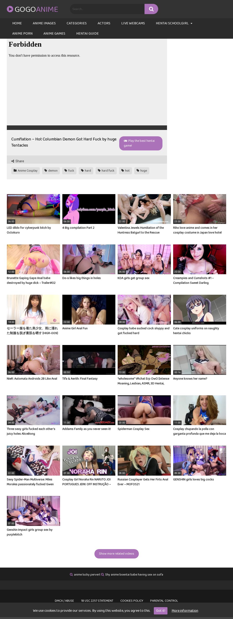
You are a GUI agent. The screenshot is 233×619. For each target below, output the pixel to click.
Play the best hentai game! (139, 143)
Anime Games (54, 33)
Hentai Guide (87, 33)
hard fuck (107, 170)
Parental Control (164, 600)
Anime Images (44, 23)
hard (87, 170)
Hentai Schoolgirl (172, 23)
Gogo (36, 9)
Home (17, 23)
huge (143, 170)
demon (53, 170)
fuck (71, 170)
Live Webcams (133, 23)
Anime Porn (22, 33)
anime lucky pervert (87, 574)
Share (19, 161)
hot (127, 170)
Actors (104, 23)
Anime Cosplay (27, 170)
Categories (77, 23)
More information (185, 611)
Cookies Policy (131, 600)
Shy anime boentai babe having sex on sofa (134, 574)
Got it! (160, 611)
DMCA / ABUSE (64, 600)
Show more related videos (116, 553)
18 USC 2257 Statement (97, 600)
